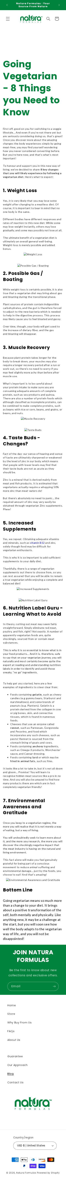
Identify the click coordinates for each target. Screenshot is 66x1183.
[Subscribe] (54, 986)
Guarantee (15, 1056)
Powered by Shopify (48, 1172)
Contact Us (15, 1082)
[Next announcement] (59, 5)
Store (11, 1014)
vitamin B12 (37, 542)
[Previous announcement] (7, 5)
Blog (10, 1074)
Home (11, 1005)
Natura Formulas (26, 1172)
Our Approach (17, 1065)
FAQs (11, 1031)
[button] (7, 18)
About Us (13, 1040)
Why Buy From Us (19, 1022)
